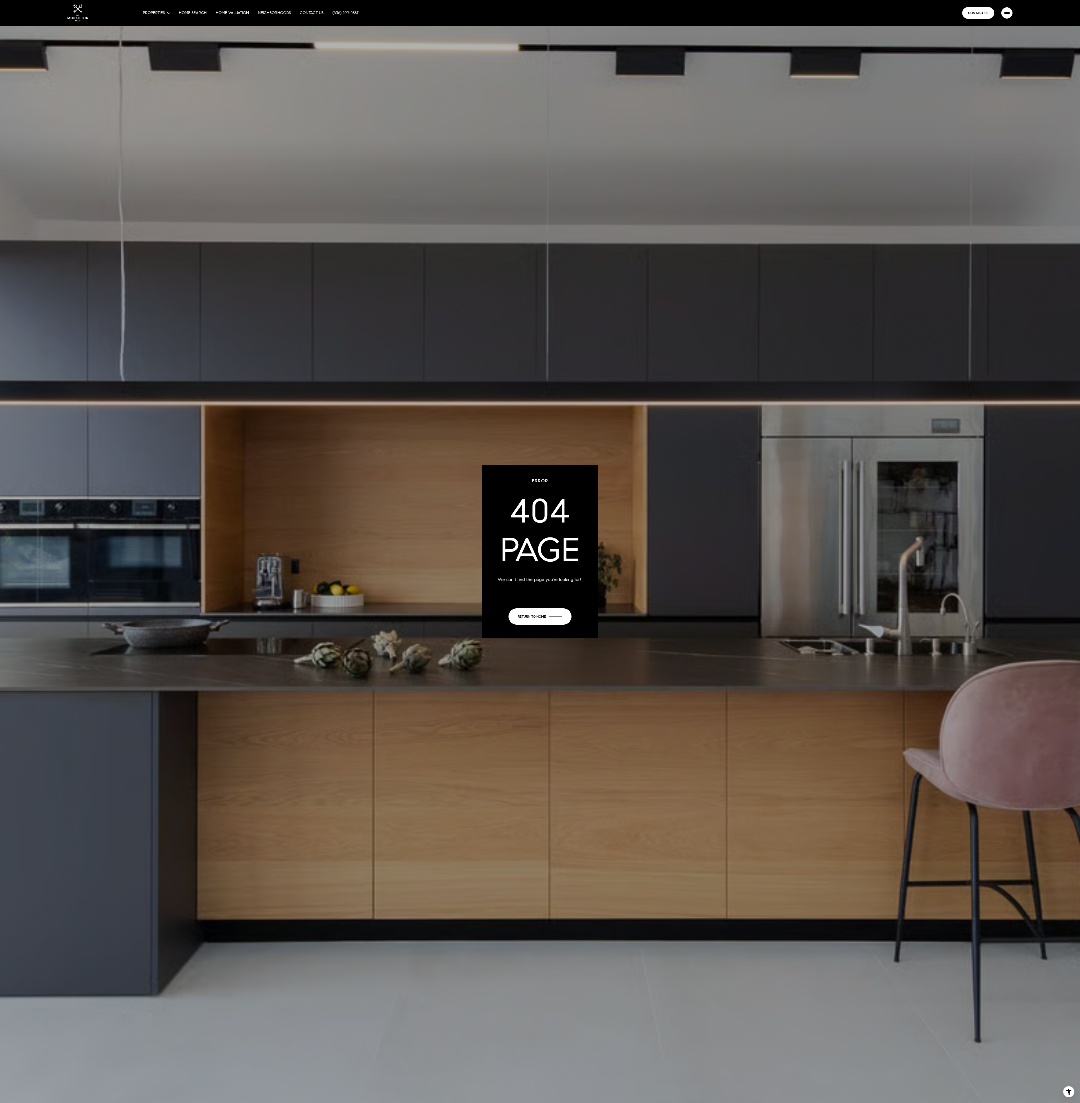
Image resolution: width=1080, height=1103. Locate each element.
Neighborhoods (274, 12)
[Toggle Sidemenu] (1006, 13)
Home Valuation (232, 12)
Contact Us (311, 12)
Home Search (193, 12)
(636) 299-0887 (345, 12)
